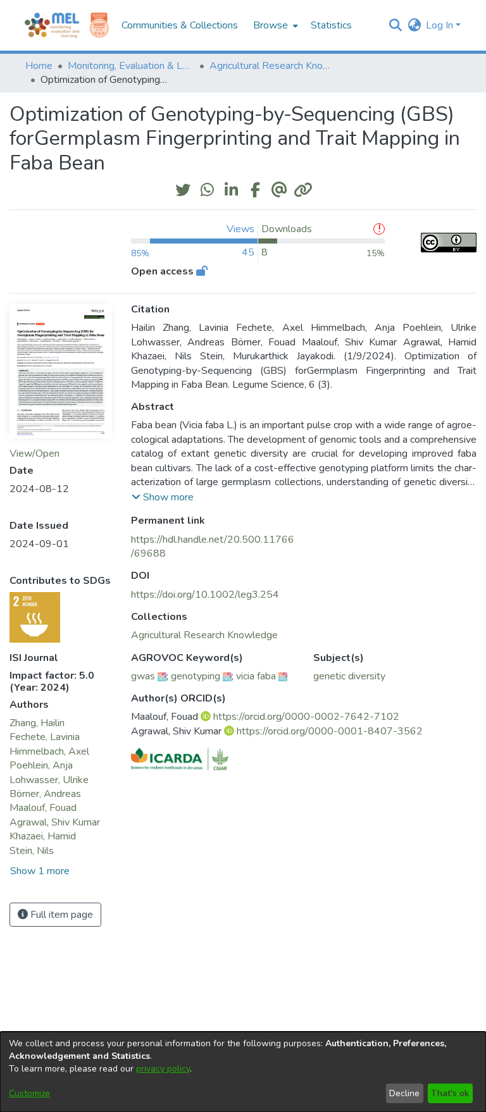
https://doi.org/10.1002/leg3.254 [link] (205, 595)
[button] (395, 25)
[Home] (52, 25)
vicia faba (256, 676)
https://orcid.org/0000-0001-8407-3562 (330, 731)
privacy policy (163, 1069)
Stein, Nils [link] (31, 851)
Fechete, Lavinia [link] (44, 737)
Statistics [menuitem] (331, 25)
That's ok (450, 1093)
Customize (29, 1093)
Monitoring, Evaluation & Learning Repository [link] (131, 66)
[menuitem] (274, 25)
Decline (404, 1093)
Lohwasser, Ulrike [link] (49, 780)
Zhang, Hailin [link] (37, 723)
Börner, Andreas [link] (45, 794)
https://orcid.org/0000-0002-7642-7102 (306, 717)
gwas (143, 676)
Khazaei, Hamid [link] (42, 836)
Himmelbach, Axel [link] (49, 751)
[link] (204, 635)
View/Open (34, 453)
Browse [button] (270, 25)
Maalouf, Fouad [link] (43, 808)
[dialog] (243, 1072)
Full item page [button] (60, 915)
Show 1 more (40, 871)
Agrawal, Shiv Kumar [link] (54, 822)
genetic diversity (349, 676)
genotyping (195, 676)
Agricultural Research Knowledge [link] (272, 66)
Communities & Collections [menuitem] (180, 25)
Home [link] (39, 66)
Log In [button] (441, 25)
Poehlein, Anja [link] (41, 765)
